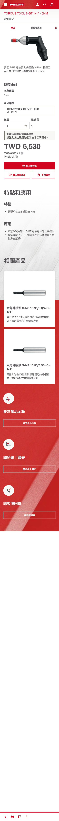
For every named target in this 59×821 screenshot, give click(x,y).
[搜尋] (51, 4)
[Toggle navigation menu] (5, 4)
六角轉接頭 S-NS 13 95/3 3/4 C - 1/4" (28, 309)
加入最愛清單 (19, 175)
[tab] (13, 27)
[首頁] (16, 4)
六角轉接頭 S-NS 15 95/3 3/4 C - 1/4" (28, 367)
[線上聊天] (19, 816)
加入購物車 (31, 166)
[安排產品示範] (12, 816)
